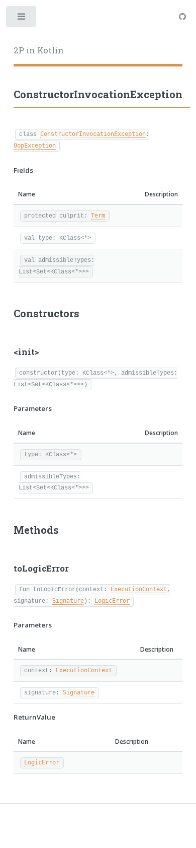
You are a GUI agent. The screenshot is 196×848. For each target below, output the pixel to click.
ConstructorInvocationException (93, 133)
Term (98, 215)
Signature (68, 600)
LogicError (112, 600)
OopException (35, 145)
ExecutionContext (139, 589)
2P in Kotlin (39, 50)
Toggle (22, 19)
